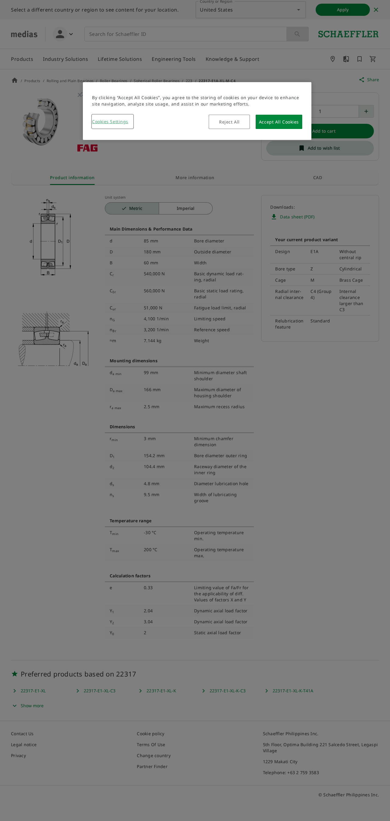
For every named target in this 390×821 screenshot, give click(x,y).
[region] (197, 111)
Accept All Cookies (279, 122)
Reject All (229, 122)
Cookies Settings (110, 121)
